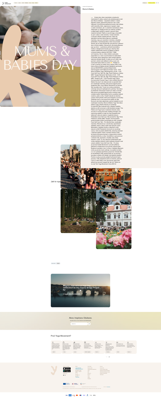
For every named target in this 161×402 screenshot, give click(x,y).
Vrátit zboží (101, 374)
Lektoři (89, 377)
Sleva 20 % (89, 373)
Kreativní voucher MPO (103, 373)
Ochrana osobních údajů (103, 369)
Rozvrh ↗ (16, 2)
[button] (156, 3)
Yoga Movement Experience (92, 369)
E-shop (33, 2)
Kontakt (36, 2)
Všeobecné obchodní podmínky (105, 370)
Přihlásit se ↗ (145, 2)
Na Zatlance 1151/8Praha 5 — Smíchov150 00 (78, 371)
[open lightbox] (40, 56)
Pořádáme (26, 2)
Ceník (23, 2)
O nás (30, 2)
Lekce (19, 2)
